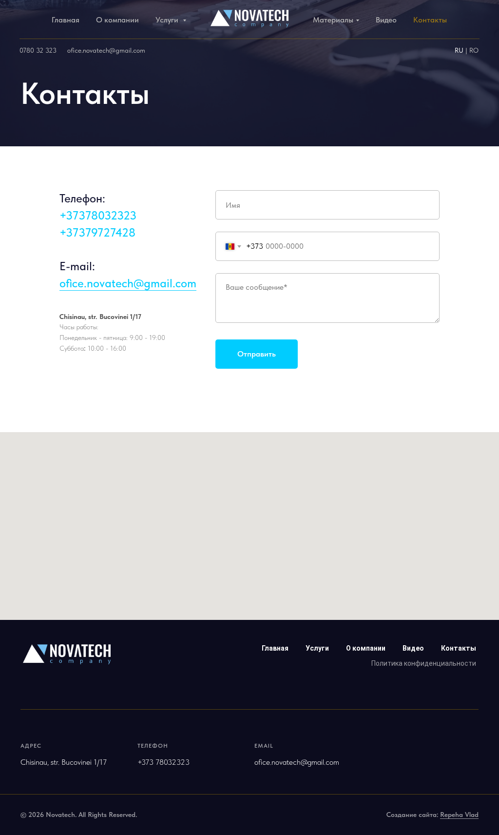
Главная (65, 19)
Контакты (430, 19)
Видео (386, 19)
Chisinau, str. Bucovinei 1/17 (100, 316)
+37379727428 (97, 232)
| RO (472, 50)
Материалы (333, 19)
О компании (117, 19)
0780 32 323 (38, 50)
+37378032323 (97, 215)
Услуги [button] (167, 19)
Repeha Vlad (459, 814)
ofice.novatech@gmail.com (106, 50)
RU (460, 50)
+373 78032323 (163, 762)
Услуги (317, 648)
